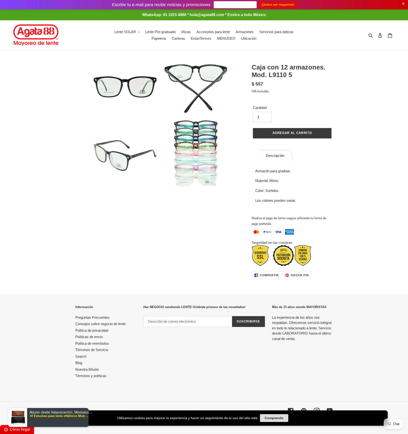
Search (80, 356)
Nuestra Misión (87, 369)
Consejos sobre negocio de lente (100, 324)
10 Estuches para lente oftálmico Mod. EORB (59, 416)
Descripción (275, 156)
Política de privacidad (91, 330)
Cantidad (260, 108)
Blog (78, 363)
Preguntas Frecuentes (92, 317)
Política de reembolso (92, 343)
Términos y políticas (90, 376)
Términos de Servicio (91, 350)
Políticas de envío (89, 337)
